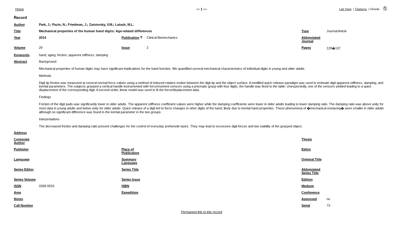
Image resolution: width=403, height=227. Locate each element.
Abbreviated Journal (311, 39)
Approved (309, 199)
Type (305, 31)
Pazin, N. (59, 24)
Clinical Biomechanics (162, 37)
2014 (42, 37)
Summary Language (129, 161)
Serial (306, 205)
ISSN (17, 186)
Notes (18, 199)
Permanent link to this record (201, 212)
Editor (306, 149)
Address (20, 132)
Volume (19, 47)
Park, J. (44, 24)
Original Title (312, 159)
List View (345, 9)
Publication (130, 37)
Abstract (20, 61)
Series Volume (25, 179)
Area (17, 192)
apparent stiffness (81, 55)
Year (17, 37)
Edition (307, 179)
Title (17, 31)
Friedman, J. (77, 24)
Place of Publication (130, 151)
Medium (308, 186)
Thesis (307, 139)
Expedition (130, 192)
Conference (311, 192)
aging (51, 55)
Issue (126, 47)
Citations (361, 9)
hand (42, 55)
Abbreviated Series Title (311, 171)
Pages (306, 47)
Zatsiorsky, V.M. (101, 24)
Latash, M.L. (124, 24)
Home (19, 9)
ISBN (125, 186)
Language (22, 159)
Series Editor (24, 169)
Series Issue (131, 179)
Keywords (22, 55)
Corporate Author (22, 141)
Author (19, 24)
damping (102, 55)
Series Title (130, 169)
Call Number (23, 205)
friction (62, 55)
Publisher (21, 149)
